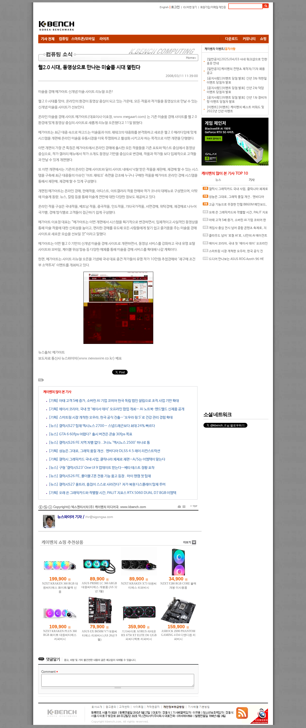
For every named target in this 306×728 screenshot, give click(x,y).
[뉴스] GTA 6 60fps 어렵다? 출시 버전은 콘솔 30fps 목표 (89, 434)
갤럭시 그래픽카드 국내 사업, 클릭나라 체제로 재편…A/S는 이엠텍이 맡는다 (235, 190)
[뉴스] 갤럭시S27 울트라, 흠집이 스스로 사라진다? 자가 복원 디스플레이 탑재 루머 (106, 484)
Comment (49, 672)
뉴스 (218, 180)
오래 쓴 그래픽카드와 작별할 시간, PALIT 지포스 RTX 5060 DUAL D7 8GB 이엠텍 (235, 214)
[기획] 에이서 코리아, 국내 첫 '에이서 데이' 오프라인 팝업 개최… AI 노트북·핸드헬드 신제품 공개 (115, 409)
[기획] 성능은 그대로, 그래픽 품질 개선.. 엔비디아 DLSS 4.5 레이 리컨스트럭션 (103, 451)
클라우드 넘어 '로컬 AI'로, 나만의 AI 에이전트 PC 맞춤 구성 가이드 (235, 237)
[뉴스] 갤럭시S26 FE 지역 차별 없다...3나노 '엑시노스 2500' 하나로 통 (98, 443)
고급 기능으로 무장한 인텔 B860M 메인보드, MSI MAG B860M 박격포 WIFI (235, 206)
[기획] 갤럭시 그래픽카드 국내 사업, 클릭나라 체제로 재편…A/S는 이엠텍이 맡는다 (106, 459)
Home (190, 58)
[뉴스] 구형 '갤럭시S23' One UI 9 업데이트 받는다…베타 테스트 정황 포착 (100, 468)
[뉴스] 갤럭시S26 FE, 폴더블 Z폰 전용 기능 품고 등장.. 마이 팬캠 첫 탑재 (99, 476)
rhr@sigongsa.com (99, 517)
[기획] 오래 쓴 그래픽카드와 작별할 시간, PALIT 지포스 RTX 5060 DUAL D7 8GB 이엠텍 (111, 493)
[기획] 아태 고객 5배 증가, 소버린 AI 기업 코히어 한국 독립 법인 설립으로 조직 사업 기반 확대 (113, 401)
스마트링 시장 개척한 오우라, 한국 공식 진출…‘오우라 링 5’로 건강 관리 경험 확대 (233, 252)
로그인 (175, 7)
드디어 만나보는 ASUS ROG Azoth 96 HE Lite (233, 260)
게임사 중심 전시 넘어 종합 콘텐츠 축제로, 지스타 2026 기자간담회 (235, 229)
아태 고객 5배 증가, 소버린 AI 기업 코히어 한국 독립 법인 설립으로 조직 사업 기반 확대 (234, 221)
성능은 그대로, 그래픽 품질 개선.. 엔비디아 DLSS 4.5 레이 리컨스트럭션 (233, 198)
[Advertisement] (182, 22)
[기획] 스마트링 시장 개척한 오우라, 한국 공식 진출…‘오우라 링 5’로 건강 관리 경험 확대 (110, 417)
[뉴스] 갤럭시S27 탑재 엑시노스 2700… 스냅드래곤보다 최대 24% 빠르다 (101, 426)
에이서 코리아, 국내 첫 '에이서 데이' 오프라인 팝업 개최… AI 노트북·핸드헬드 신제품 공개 (235, 245)
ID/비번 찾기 (190, 7)
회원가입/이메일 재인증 (213, 7)
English (164, 7)
